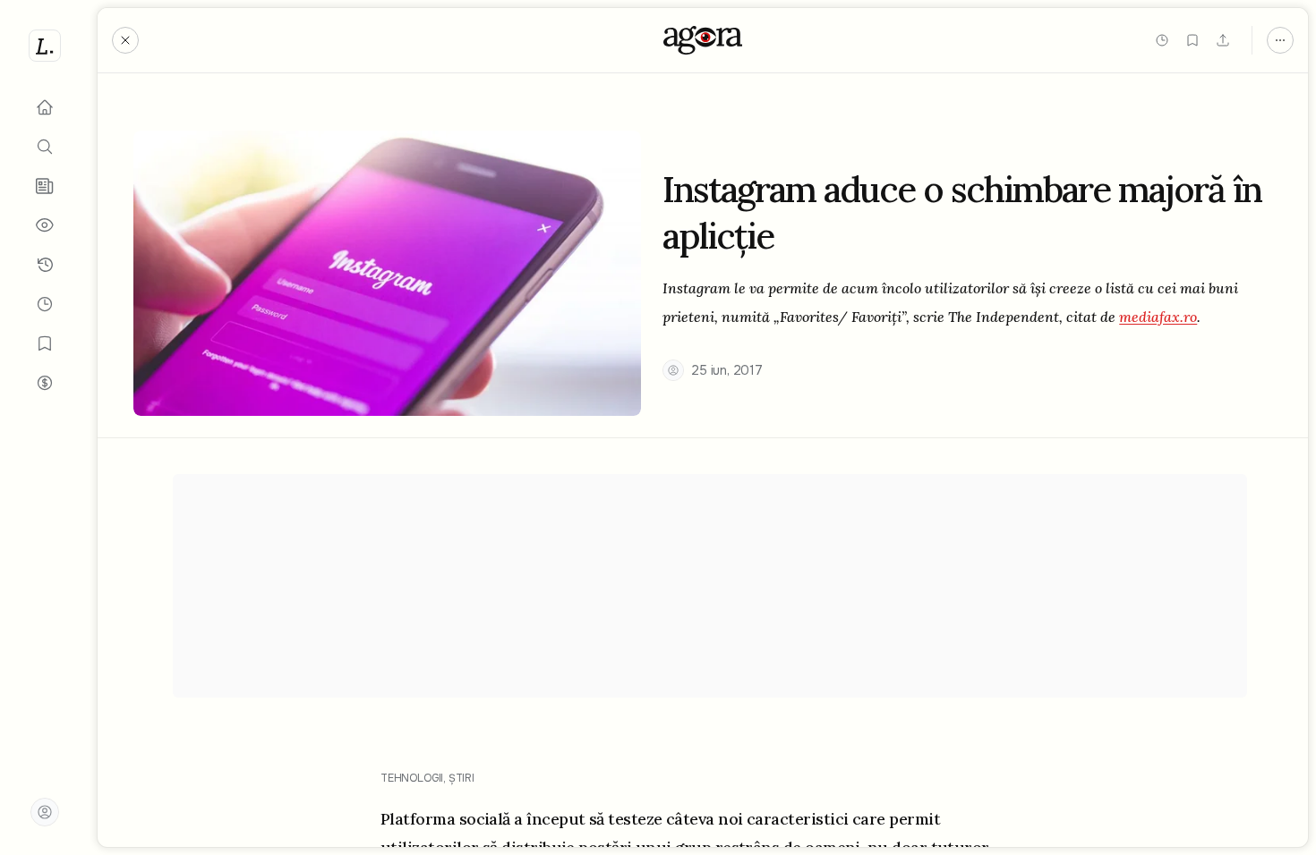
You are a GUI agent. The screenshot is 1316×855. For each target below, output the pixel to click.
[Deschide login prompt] (44, 812)
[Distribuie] (1223, 40)
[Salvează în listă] (1192, 40)
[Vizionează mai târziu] (1162, 40)
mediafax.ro (1158, 317)
